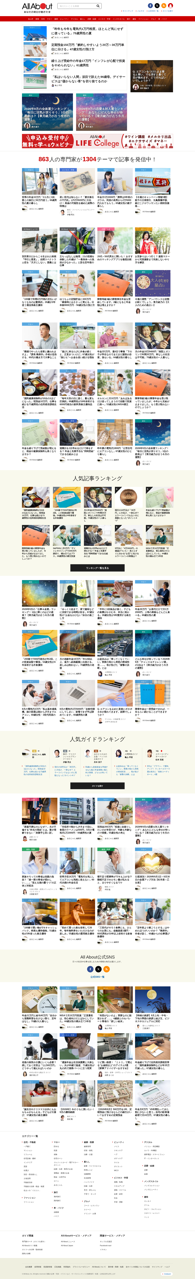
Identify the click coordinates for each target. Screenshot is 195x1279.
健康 (56, 19)
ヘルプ (167, 1267)
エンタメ (147, 1201)
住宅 (43, 19)
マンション (28, 1150)
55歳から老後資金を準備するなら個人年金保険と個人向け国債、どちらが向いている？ (96, 771)
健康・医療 (89, 1142)
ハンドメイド (89, 1182)
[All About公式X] (157, 5)
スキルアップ (119, 1186)
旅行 (128, 19)
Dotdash (167, 1274)
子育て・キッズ (90, 1194)
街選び (26, 1170)
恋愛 (146, 1170)
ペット (146, 1217)
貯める (56, 1146)
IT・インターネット (151, 1158)
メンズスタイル (119, 19)
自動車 (56, 1212)
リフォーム (28, 1154)
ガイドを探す (168, 11)
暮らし (82, 19)
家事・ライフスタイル (92, 1166)
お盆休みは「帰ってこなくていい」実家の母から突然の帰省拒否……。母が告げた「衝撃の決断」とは (127, 770)
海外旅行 (57, 1197)
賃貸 (25, 1166)
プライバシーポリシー (81, 1267)
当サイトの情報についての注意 (138, 1267)
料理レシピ (88, 1170)
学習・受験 (118, 1202)
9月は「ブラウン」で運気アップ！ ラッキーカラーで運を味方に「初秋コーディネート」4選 (158, 770)
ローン (56, 1181)
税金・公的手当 (60, 1177)
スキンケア (118, 1150)
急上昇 (30, 19)
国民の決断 (26, 1254)
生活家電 (87, 1178)
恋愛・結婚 (92, 19)
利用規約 (67, 1267)
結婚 (146, 1174)
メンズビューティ (151, 1190)
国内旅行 (57, 1201)
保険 (55, 1154)
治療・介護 (88, 1154)
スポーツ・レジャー (152, 1213)
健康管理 (87, 1146)
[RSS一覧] (163, 5)
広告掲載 (57, 1267)
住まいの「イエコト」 (32, 1190)
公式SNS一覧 (153, 11)
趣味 (134, 19)
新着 (37, 19)
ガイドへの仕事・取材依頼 (32, 1250)
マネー (49, 19)
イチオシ (103, 1250)
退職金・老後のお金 (61, 1173)
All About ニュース (68, 1242)
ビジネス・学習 (104, 19)
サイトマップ (128, 11)
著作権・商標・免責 (115, 1267)
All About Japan (67, 1246)
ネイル (116, 1162)
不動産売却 (28, 1182)
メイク (116, 1146)
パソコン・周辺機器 (152, 1146)
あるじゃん (58, 1185)
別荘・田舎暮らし (30, 1174)
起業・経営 (118, 1194)
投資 (55, 1150)
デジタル (74, 19)
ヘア (115, 1154)
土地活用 (27, 1178)
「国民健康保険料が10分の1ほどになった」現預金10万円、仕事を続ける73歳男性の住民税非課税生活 (35, 770)
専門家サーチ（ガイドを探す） (34, 1242)
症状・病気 (88, 1150)
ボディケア (118, 1158)
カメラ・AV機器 (150, 1150)
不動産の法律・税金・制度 (34, 1186)
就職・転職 (118, 1182)
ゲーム (146, 1205)
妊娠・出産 (88, 1186)
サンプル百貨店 (106, 1242)
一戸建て (27, 1146)
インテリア (28, 1162)
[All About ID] (170, 6)
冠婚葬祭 (87, 1174)
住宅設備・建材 (30, 1158)
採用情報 (37, 1267)
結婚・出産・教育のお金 (63, 1169)
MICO (116, 1170)
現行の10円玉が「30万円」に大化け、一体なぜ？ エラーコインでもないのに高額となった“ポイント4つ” (66, 771)
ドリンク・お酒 (90, 1214)
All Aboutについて (99, 1267)
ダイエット (118, 1166)
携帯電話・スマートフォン (154, 1154)
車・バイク (162, 19)
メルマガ (140, 11)
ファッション (143, 19)
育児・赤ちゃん (90, 1190)
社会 (115, 1198)
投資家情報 (48, 1267)
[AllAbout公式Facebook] (150, 5)
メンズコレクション (152, 1186)
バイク (56, 1216)
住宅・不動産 (30, 1142)
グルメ (153, 19)
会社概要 (28, 1267)
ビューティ (64, 19)
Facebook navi (105, 1246)
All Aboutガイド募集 (29, 1246)
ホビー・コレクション (152, 1209)
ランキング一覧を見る (97, 568)
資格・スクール (120, 1190)
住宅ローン (58, 1158)
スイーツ (87, 1210)
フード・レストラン (91, 1206)
